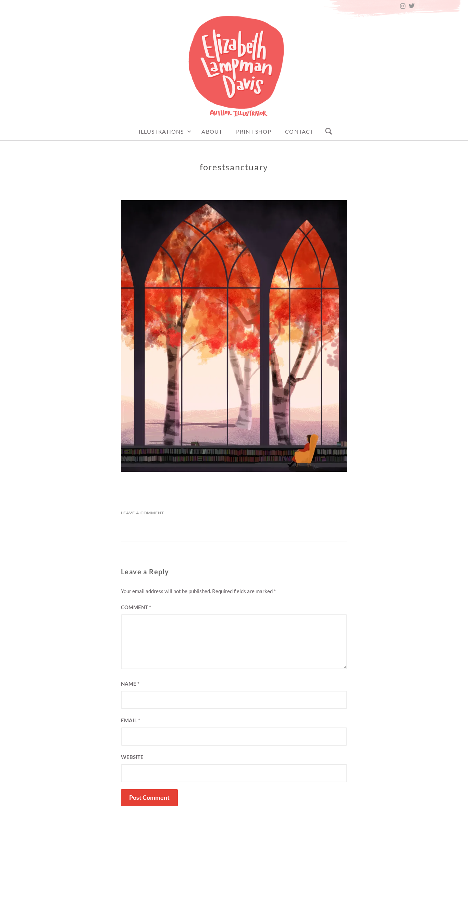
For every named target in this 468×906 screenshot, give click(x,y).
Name (130, 684)
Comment (136, 607)
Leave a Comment (142, 512)
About (211, 131)
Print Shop (253, 131)
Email (130, 720)
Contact (299, 131)
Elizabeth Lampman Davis (269, 898)
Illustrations (161, 131)
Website (132, 757)
